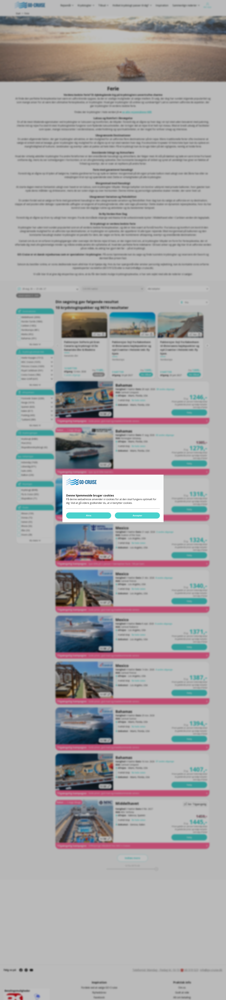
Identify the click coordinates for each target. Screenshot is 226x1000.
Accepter (137, 515)
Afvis (88, 515)
